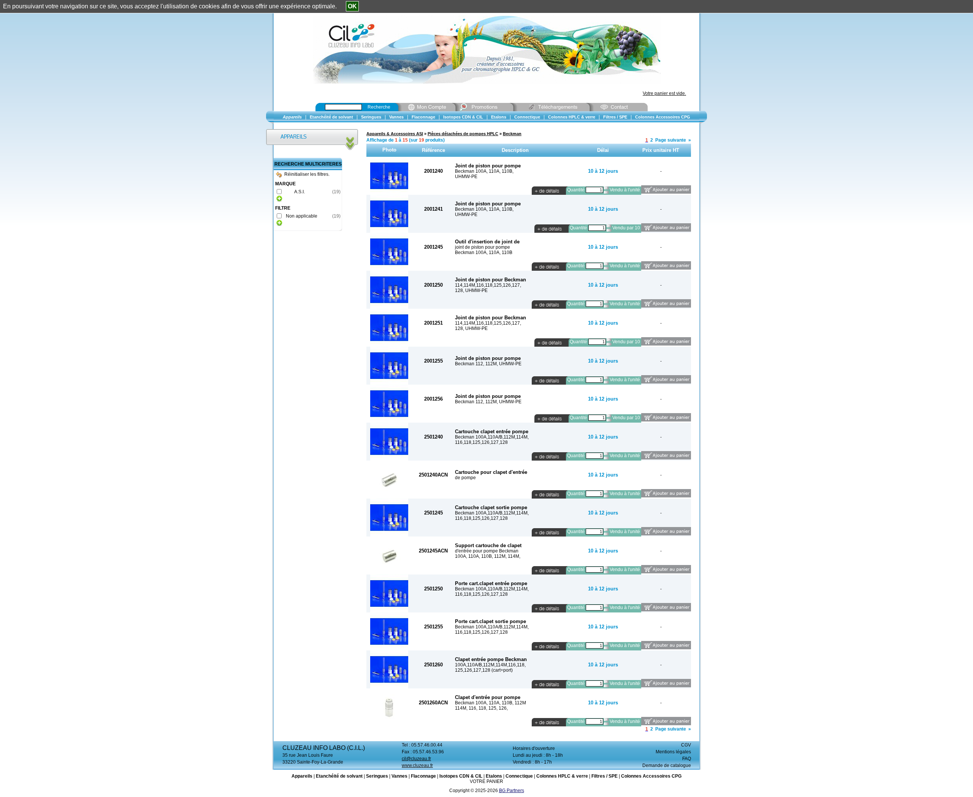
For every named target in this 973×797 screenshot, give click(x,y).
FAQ (686, 758)
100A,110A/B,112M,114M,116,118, (490, 665)
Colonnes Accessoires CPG (651, 776)
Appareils (302, 776)
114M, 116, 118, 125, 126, (481, 708)
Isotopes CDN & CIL (460, 776)
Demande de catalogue (666, 765)
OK (352, 6)
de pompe (465, 477)
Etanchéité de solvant (339, 776)
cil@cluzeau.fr (416, 758)
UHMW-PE (466, 176)
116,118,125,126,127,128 (481, 442)
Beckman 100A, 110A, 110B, (484, 171)
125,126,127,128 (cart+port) (484, 670)
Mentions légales (673, 751)
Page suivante (670, 140)
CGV (686, 745)
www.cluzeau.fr (417, 765)
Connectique (519, 776)
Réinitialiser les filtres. (307, 174)
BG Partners (511, 790)
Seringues (377, 776)
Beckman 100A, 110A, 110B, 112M (490, 702)
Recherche (379, 107)
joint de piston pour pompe (482, 247)
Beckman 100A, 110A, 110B (483, 252)
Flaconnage (423, 776)
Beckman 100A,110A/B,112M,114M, (492, 437)
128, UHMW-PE (471, 290)
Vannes (399, 776)
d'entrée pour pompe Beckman (486, 551)
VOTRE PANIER (486, 781)
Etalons (494, 776)
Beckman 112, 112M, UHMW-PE (488, 363)
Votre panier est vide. (664, 93)
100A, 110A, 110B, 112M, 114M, (487, 556)
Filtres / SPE (604, 776)
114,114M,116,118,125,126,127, (488, 285)
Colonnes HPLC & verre (562, 776)
